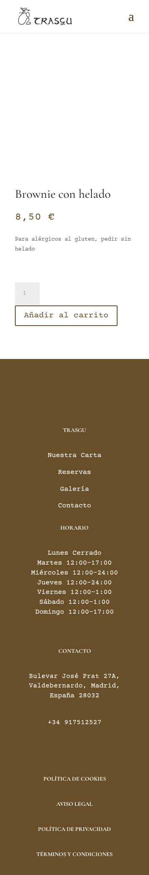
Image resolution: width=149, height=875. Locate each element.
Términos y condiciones (74, 854)
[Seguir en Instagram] (82, 391)
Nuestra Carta (74, 456)
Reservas (74, 472)
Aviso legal (74, 803)
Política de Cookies (74, 778)
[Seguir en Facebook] (66, 391)
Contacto (74, 506)
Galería (74, 489)
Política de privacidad (74, 829)
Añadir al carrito (66, 315)
